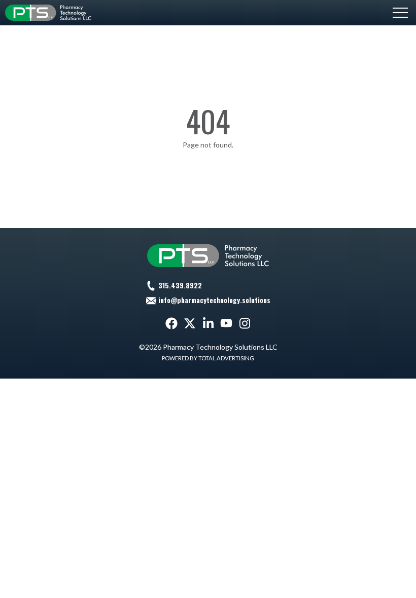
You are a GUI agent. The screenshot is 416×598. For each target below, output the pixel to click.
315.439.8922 (180, 285)
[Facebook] (171, 323)
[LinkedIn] (208, 323)
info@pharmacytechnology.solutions (214, 299)
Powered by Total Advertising (208, 358)
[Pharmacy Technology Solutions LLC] (48, 13)
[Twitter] (190, 323)
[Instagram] (244, 323)
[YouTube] (226, 323)
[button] (400, 12)
